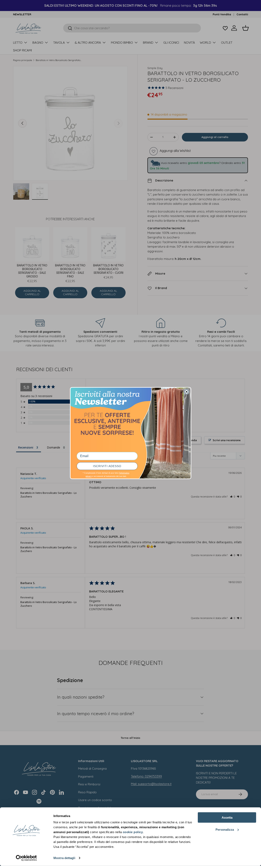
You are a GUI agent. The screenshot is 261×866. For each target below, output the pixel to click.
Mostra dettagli (64, 858)
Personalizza (225, 829)
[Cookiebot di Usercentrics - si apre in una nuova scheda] (26, 858)
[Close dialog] (186, 392)
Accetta (227, 817)
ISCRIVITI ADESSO (107, 466)
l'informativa (124, 473)
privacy (89, 476)
